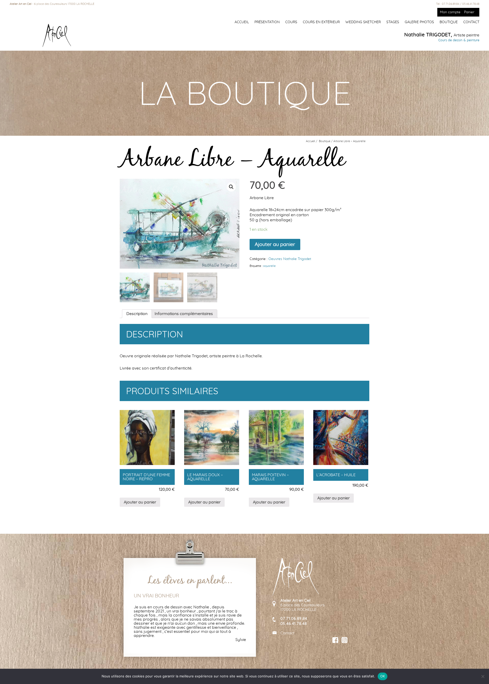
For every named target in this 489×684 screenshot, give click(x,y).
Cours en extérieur (321, 22)
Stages (392, 22)
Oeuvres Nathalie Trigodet (289, 259)
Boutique (449, 22)
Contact (471, 22)
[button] (231, 186)
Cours (291, 22)
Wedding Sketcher (363, 22)
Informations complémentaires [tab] (184, 314)
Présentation (267, 22)
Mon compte (450, 12)
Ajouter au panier (275, 244)
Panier (469, 12)
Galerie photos (419, 22)
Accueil (242, 22)
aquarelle (269, 266)
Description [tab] (136, 314)
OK (382, 676)
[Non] (482, 676)
